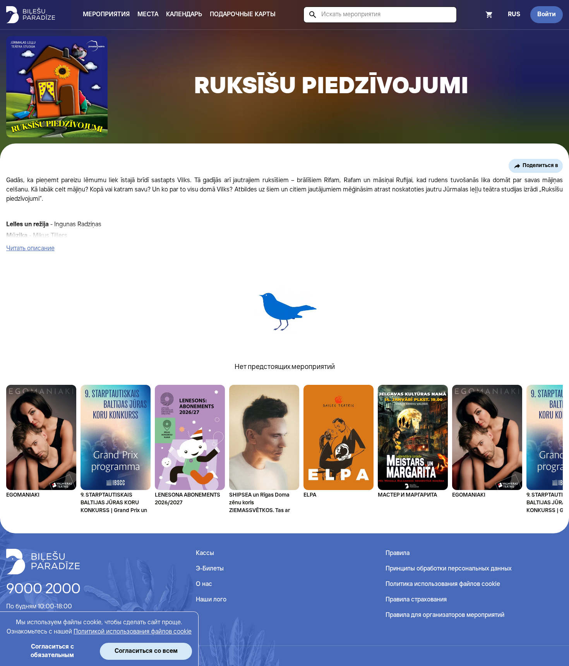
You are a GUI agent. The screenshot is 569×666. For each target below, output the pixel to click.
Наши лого (211, 600)
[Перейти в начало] (43, 561)
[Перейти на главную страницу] (30, 14)
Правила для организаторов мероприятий (445, 615)
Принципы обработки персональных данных (449, 569)
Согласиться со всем (146, 651)
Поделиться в (540, 165)
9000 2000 (43, 589)
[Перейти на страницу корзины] (479, 14)
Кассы (205, 553)
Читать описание (30, 248)
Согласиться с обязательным (52, 651)
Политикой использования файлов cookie (133, 632)
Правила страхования (416, 600)
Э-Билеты (210, 569)
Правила (398, 553)
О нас (204, 584)
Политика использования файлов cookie (443, 584)
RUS (514, 14)
